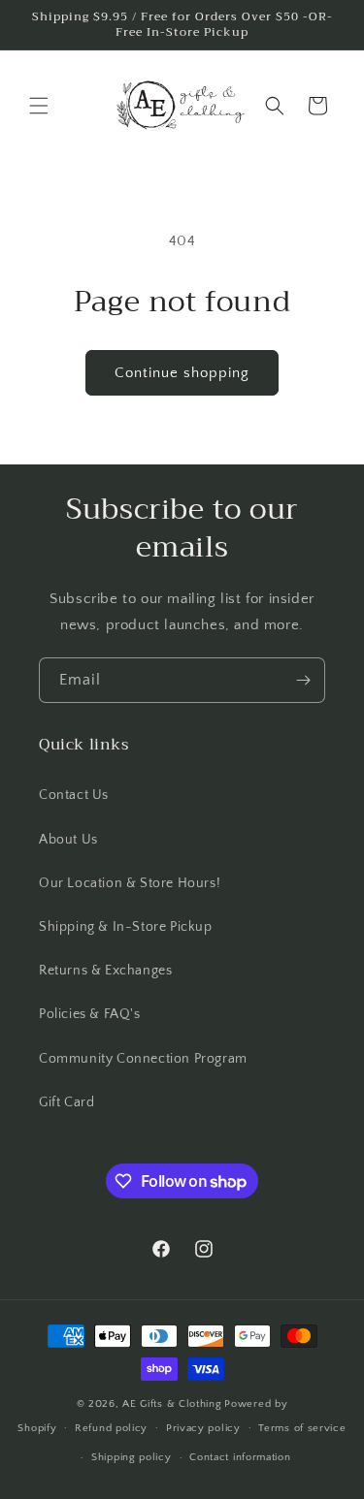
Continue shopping (182, 373)
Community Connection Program (143, 1059)
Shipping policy (131, 1457)
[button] (38, 105)
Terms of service (302, 1428)
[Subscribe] (302, 680)
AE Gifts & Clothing (171, 1404)
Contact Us (74, 795)
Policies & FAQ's (90, 1014)
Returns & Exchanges (105, 970)
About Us (68, 839)
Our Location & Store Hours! (129, 883)
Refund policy (111, 1428)
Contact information (239, 1457)
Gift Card (66, 1102)
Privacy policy (203, 1428)
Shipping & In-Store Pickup (126, 927)
